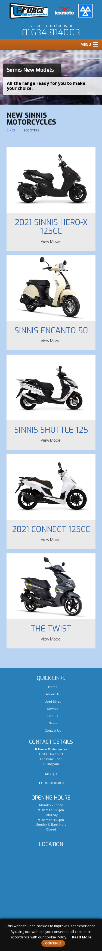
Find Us (52, 716)
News (52, 723)
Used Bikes (52, 701)
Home (52, 687)
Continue (53, 943)
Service (52, 708)
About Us (52, 694)
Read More (81, 937)
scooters (31, 130)
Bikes (11, 130)
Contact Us (52, 730)
